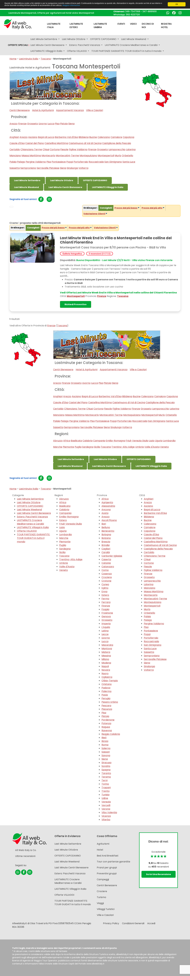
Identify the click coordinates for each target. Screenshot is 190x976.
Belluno (106, 527)
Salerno (106, 748)
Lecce (105, 634)
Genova (106, 616)
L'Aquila (106, 627)
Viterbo (106, 819)
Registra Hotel (166, 25)
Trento (106, 791)
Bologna (106, 534)
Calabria (87, 440)
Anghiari (14, 137)
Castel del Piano (34, 143)
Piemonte (68, 447)
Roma (105, 744)
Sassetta (15, 168)
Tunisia (105, 794)
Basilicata (76, 440)
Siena (71, 123)
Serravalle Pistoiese (48, 168)
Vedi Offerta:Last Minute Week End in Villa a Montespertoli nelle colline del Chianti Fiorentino (118, 292)
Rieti (104, 737)
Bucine (93, 137)
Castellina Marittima (56, 143)
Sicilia (97, 447)
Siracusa (106, 762)
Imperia (106, 623)
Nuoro (105, 673)
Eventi (121, 23)
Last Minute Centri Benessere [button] (47, 45)
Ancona (106, 509)
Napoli (105, 666)
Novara (106, 670)
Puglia (78, 447)
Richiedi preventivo (76, 304)
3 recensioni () (99, 253)
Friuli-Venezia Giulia (137, 440)
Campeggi (103, 879)
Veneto (164, 447)
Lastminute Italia (53, 25)
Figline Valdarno (78, 149)
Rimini (105, 741)
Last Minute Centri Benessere (65, 187)
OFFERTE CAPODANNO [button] (103, 39)
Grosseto (32, 123)
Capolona (128, 137)
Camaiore (116, 137)
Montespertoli (106, 155)
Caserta (106, 559)
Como (105, 570)
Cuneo (105, 584)
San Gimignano (113, 161)
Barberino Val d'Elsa (66, 137)
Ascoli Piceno (109, 520)
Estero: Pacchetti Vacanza (32, 516)
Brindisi (106, 545)
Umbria (139, 447)
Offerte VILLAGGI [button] (77, 51)
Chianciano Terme (31, 149)
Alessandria (108, 506)
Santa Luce (128, 161)
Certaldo (15, 149)
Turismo (101, 897)
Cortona (55, 149)
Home (13, 58)
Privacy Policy (111, 923)
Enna (104, 591)
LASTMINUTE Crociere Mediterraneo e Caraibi (30, 522)
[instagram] (49, 199)
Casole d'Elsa (17, 143)
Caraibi (106, 552)
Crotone (106, 581)
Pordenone (108, 719)
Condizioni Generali (133, 923)
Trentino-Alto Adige (123, 447)
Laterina (131, 149)
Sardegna (87, 447)
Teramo (106, 777)
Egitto (105, 588)
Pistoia (64, 123)
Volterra (83, 168)
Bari (104, 523)
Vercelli (106, 805)
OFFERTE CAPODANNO (95, 180)
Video (133, 23)
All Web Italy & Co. (25, 850)
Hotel (100, 849)
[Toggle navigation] (11, 207)
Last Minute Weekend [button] (134, 39)
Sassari (106, 752)
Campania (99, 440)
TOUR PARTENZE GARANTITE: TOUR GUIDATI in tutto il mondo (33, 538)
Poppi (69, 161)
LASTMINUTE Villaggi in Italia (107, 187)
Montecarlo (48, 155)
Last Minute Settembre (27, 180)
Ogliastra (107, 677)
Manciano (15, 155)
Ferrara (106, 602)
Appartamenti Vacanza (70, 110)
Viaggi (100, 903)
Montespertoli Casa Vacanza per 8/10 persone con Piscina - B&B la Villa (113, 247)
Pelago (21, 161)
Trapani (106, 787)
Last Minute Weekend (26, 187)
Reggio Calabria (111, 734)
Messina (106, 655)
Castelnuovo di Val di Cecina (85, 143)
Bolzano (106, 538)
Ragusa (106, 727)
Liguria (158, 440)
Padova (106, 687)
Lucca (51, 123)
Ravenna (107, 730)
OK (176, 4)
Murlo (118, 155)
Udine (105, 798)
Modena (106, 662)
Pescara (106, 705)
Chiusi (46, 149)
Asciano (32, 137)
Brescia (106, 541)
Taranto (106, 773)
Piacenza (107, 709)
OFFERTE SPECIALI (18, 45)
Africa (66, 440)
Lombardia (169, 440)
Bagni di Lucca (46, 137)
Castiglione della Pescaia (116, 143)
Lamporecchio (117, 149)
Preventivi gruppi (107, 873)
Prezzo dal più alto (152, 207)
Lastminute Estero (76, 25)
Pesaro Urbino (110, 702)
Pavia (105, 695)
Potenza (106, 723)
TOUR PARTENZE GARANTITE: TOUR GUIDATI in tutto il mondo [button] (126, 51)
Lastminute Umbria (100, 25)
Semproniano (28, 168)
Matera (106, 652)
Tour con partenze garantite (113, 861)
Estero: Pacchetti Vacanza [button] (85, 45)
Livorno (43, 123)
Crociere (107, 577)
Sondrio (106, 766)
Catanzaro (108, 566)
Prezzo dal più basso (125, 207)
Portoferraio (81, 161)
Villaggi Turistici (105, 909)
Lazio (152, 440)
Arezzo (14, 123)
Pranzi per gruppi (107, 867)
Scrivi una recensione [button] (158, 874)
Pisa (57, 123)
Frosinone (107, 613)
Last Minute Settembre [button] (44, 39)
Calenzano (104, 137)
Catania (106, 563)
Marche (57, 447)
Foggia (105, 609)
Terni (104, 780)
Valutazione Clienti (94, 213)
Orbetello (127, 155)
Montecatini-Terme (67, 155)
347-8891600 (149, 11)
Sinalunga (72, 168)
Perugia (106, 698)
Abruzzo (58, 440)
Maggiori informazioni (71, 5)
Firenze (22, 123)
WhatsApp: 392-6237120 (126, 14)
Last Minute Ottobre (61, 180)
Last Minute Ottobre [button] (74, 39)
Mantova (107, 648)
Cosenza (107, 573)
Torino (105, 784)
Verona (106, 809)
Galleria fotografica (72, 253)
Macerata (107, 645)
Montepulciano (88, 155)
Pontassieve (59, 161)
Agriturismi (103, 843)
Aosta (105, 513)
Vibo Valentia (109, 812)
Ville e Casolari (94, 110)
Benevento (108, 531)
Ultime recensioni (25, 856)
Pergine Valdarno (36, 161)
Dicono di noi (148, 25)
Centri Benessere (20, 110)
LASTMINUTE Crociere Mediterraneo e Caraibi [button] (131, 45)
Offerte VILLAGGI (27, 531)
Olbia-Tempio (110, 680)
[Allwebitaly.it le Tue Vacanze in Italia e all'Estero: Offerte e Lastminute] (18, 23)
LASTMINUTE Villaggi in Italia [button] (46, 51)
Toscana (46, 58)
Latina (105, 630)
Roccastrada (96, 161)
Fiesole (64, 149)
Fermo (105, 598)
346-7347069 (132, 11)
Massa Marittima (31, 155)
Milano (105, 659)
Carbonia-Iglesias (112, 556)
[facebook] (41, 199)
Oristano (107, 684)
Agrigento (107, 502)
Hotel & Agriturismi (43, 110)
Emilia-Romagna (115, 440)
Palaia (13, 161)
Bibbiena (84, 137)
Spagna (106, 769)
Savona (106, 755)
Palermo (106, 691)
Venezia (106, 801)
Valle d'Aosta (152, 447)
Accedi (151, 923)
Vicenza (106, 816)
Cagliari (106, 548)
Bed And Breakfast (107, 855)
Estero (63, 520)
